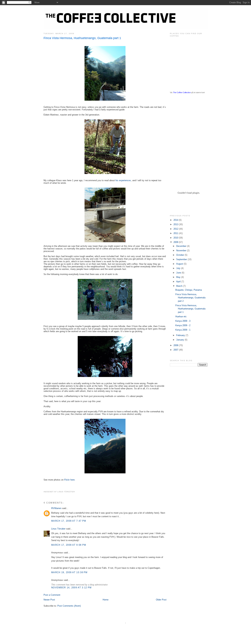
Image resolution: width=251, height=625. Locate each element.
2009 (176, 242)
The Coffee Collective (182, 92)
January (180, 339)
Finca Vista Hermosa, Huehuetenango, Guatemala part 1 (82, 38)
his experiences (123, 180)
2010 (176, 237)
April (178, 281)
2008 (176, 345)
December (181, 246)
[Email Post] (75, 492)
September (182, 259)
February (181, 335)
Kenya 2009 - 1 (182, 330)
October (180, 255)
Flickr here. (69, 479)
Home (105, 599)
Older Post (161, 599)
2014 (176, 220)
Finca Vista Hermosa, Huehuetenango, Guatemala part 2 (190, 297)
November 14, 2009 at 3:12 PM (71, 587)
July (178, 268)
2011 (176, 233)
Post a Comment (52, 595)
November (181, 250)
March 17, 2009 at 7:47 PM (68, 521)
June (179, 272)
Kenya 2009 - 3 (182, 321)
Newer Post (49, 599)
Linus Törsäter (58, 528)
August (180, 264)
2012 (176, 229)
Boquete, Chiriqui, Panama (188, 290)
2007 (176, 349)
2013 (176, 224)
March (179, 286)
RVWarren (56, 508)
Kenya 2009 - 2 (182, 325)
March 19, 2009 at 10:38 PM (69, 572)
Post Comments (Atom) (69, 606)
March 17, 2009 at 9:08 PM (68, 545)
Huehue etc (181, 316)
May (178, 277)
